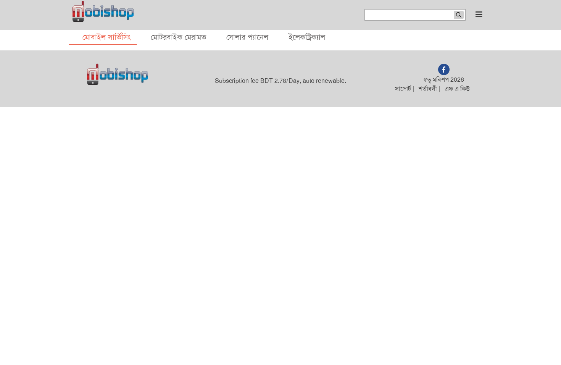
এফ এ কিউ (457, 89)
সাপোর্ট (403, 89)
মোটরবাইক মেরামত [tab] (178, 37)
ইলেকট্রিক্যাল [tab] (307, 37)
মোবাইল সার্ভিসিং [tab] (106, 37)
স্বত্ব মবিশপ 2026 (443, 80)
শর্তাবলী (428, 89)
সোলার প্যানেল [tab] (247, 37)
